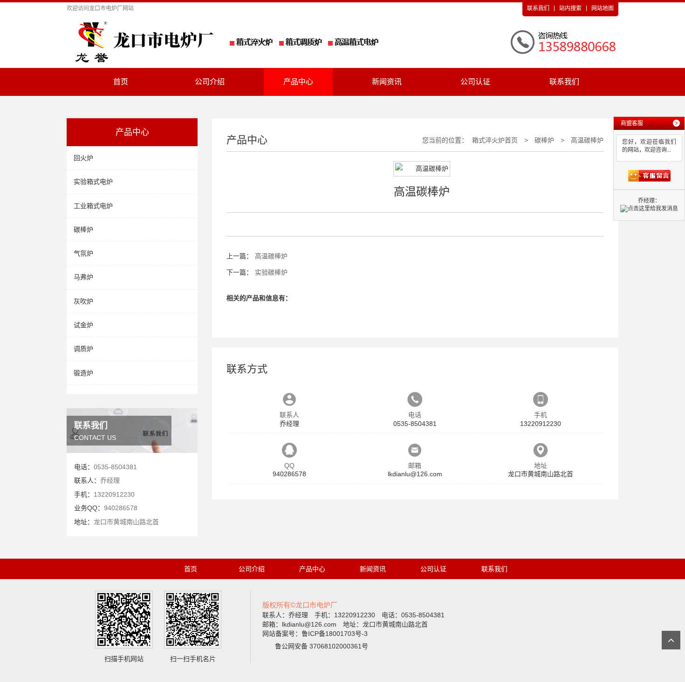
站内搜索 (570, 8)
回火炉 (83, 158)
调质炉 (83, 348)
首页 (120, 82)
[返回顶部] (671, 640)
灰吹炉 (83, 301)
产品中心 (298, 82)
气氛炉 (83, 253)
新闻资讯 (387, 82)
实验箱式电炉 (93, 181)
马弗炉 (83, 277)
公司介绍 (210, 82)
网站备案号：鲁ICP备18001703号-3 (315, 633)
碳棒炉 (83, 229)
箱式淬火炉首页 (495, 140)
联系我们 (538, 8)
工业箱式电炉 (93, 205)
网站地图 (602, 8)
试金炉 (83, 325)
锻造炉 (83, 373)
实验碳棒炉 (271, 272)
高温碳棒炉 (587, 140)
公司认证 (475, 82)
